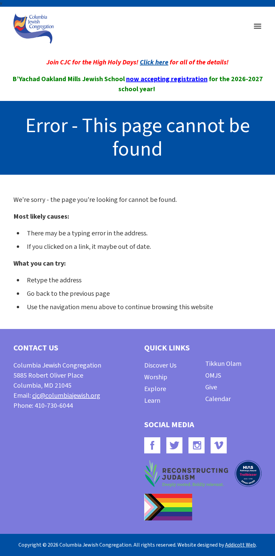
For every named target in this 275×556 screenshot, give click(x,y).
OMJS (213, 375)
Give (211, 387)
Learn (152, 400)
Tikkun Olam (223, 364)
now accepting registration (167, 79)
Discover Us (160, 365)
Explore (155, 389)
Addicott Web (240, 545)
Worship (155, 377)
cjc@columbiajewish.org (66, 395)
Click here (154, 62)
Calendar (218, 399)
